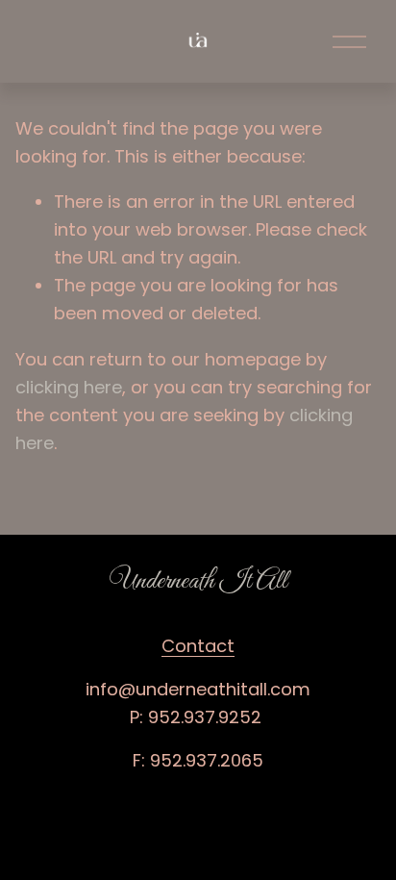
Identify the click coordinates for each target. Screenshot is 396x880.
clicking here (68, 387)
